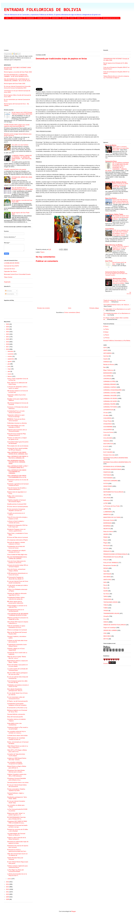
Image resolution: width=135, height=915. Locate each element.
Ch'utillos (106, 415)
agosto (10, 361)
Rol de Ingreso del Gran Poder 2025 (14, 83)
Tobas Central (8, 277)
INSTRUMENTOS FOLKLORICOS (113, 492)
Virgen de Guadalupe (109, 627)
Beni (104, 367)
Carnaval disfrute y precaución (16, 714)
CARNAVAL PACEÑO (109, 404)
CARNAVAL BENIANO (109, 384)
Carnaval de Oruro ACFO (11, 266)
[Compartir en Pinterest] (67, 249)
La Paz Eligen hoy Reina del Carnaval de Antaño (15, 870)
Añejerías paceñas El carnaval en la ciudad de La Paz (17, 618)
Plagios (105, 542)
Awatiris (105, 359)
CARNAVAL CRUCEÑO (110, 395)
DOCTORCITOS (108, 443)
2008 (7, 899)
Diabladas (106, 441)
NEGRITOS (106, 528)
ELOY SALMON (108, 452)
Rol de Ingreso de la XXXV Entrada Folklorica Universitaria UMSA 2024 (22, 113)
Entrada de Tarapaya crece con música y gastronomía (16, 530)
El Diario (105, 326)
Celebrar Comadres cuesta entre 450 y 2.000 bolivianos (16, 775)
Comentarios (10, 294)
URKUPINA (64, 18)
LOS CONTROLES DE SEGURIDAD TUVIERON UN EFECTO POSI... (17, 614)
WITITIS (105, 639)
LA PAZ (105, 503)
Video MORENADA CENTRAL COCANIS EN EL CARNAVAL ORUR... (16, 462)
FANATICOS (107, 472)
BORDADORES (107, 373)
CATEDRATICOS (108, 409)
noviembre (11, 354)
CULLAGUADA (107, 438)
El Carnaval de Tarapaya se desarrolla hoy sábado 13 (15, 578)
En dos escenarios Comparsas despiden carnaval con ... (16, 509)
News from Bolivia (111, 198)
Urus (104, 619)
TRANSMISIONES (30, 18)
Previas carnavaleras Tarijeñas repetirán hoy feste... (16, 789)
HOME (7, 18)
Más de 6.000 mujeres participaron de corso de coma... (17, 673)
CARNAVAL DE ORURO (17, 18)
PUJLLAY (106, 559)
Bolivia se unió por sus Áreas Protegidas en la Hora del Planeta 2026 (120, 185)
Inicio (69, 308)
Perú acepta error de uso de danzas (17, 446)
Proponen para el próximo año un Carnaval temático (17, 430)
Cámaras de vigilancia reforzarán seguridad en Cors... (17, 594)
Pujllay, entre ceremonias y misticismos (15, 496)
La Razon (106, 335)
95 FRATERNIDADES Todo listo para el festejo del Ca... (16, 818)
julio (9, 364)
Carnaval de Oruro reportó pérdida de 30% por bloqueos (17, 449)
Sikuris (105, 588)
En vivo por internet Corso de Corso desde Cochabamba (17, 582)
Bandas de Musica (108, 364)
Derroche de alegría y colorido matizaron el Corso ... (16, 543)
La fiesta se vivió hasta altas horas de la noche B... (17, 641)
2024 (7, 329)
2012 (7, 889)
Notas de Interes (108, 531)
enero (9, 878)
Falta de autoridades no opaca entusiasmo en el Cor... (16, 626)
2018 (7, 344)
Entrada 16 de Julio (109, 455)
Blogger (73, 911)
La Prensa (106, 337)
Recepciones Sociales (109, 565)
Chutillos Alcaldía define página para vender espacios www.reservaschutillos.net (17, 125)
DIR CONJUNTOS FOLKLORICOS (92, 18)
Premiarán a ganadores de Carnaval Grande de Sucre (17, 484)
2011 (7, 892)
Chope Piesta (107, 421)
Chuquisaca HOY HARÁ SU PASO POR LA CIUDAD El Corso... (17, 822)
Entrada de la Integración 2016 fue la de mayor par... (17, 526)
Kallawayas (106, 500)
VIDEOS (79, 18)
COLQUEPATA (107, 429)
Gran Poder (108, 261)
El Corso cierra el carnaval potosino (17, 506)
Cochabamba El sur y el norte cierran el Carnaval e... (16, 411)
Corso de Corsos (108, 432)
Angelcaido (7, 282)
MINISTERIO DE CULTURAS (111, 517)
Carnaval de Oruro (9, 268)
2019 (7, 341)
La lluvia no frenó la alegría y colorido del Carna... (15, 521)
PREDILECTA (107, 551)
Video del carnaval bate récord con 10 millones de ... (17, 854)
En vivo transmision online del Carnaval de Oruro (16, 697)
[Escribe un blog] (62, 249)
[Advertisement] (59, 35)
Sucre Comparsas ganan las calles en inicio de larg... (17, 681)
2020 (7, 339)
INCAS (105, 489)
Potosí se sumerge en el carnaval (17, 630)
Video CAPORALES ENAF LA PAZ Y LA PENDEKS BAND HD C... (17, 466)
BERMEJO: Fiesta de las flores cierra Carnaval (16, 419)
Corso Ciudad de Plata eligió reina (17, 554)
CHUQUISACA (107, 424)
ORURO (105, 534)
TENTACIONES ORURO (110, 602)
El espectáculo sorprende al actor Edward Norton (17, 645)
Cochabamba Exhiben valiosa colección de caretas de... (16, 598)
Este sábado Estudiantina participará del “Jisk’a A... (15, 689)
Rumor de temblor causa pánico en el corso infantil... (17, 665)
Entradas (9, 291)
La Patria (106, 329)
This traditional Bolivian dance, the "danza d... (116, 304)
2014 (7, 884)
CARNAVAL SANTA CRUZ (43, 18)
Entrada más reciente (43, 308)
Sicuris (105, 585)
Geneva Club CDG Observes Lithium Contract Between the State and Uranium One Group (120, 201)
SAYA (105, 582)
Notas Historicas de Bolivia (113, 245)
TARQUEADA (107, 599)
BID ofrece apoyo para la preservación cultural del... (15, 602)
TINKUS (105, 605)
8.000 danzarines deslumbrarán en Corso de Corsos (17, 573)
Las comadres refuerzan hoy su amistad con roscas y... (16, 732)
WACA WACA (107, 636)
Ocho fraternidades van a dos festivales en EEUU (16, 426)
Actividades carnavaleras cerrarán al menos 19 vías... (17, 685)
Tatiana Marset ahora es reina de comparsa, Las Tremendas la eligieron (116, 76)
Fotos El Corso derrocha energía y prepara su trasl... (17, 517)
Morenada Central (108, 520)
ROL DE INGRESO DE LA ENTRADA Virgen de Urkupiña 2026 (22, 188)
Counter (105, 663)
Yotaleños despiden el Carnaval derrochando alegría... (16, 500)
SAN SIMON (107, 576)
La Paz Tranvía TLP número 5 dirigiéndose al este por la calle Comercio (120, 248)
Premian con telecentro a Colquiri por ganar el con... (17, 438)
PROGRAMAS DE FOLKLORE (112, 557)
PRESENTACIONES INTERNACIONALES (115, 554)
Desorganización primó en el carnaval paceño (15, 610)
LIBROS (105, 509)
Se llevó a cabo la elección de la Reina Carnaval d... (16, 838)
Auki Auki (106, 356)
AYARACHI (106, 361)
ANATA (105, 350)
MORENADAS (107, 523)
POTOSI (105, 548)
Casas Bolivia (109, 228)
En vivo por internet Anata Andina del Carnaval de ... (17, 785)
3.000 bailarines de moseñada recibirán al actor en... (16, 738)
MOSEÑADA (107, 526)
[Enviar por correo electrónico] (60, 249)
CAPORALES (107, 378)
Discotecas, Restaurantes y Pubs (115, 278)
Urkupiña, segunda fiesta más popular (15, 169)
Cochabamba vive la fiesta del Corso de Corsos (16, 547)
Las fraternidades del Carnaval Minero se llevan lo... (16, 834)
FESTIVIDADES (108, 478)
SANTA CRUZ (107, 579)
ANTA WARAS (107, 353)
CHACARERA (107, 418)
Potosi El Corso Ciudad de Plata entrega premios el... (16, 434)
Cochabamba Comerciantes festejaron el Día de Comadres (16, 704)
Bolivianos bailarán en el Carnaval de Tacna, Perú (17, 710)
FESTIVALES (107, 475)
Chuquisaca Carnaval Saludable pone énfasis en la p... (16, 779)
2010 (7, 894)
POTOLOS (106, 545)
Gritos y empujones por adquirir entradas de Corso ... (16, 551)
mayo (9, 369)
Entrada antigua (94, 308)
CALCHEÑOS (107, 376)
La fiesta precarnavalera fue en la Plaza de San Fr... (17, 874)
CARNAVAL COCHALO (110, 392)
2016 (7, 349)
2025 (7, 326)
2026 (7, 324)
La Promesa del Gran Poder (111, 506)
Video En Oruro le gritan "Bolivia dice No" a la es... (16, 657)
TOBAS (105, 608)
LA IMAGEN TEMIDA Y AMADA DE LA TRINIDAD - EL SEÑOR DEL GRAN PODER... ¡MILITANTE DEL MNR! (22, 158)
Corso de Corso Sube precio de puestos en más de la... (16, 561)
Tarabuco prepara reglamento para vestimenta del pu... (17, 866)
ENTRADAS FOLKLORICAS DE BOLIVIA (42, 10)
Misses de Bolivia (110, 145)
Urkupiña (106, 616)
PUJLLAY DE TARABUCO (110, 562)
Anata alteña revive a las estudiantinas (14, 724)
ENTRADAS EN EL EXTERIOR (112, 466)
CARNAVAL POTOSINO (110, 407)
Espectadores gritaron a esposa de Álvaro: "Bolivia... (17, 661)
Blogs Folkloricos (108, 370)
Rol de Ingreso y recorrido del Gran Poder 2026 (18, 72)
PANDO (105, 537)
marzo (10, 374)
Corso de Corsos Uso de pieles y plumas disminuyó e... (16, 488)
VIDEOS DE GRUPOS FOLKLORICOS (114, 624)
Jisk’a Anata (106, 497)
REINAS (105, 568)
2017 (7, 346)
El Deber (105, 332)
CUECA (105, 435)
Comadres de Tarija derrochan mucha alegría (16, 754)
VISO (104, 633)
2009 (7, 897)
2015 (7, 882)
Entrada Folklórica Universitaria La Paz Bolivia (116, 340)
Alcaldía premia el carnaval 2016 (16, 504)
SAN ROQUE (107, 574)
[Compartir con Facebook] (65, 249)
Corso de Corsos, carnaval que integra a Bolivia (16, 569)
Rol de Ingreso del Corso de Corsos (111, 18)
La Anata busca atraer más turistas (17, 735)
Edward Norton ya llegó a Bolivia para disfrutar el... (16, 767)
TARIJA (105, 596)
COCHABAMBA (107, 426)
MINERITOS (107, 514)
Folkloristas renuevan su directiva (17, 423)
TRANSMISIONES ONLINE (111, 613)
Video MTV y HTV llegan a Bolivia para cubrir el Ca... (17, 750)
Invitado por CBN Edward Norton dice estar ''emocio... (16, 758)
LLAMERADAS (107, 511)
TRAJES (105, 610)
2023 (7, 331)
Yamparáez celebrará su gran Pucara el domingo (16, 415)
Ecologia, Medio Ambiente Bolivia (115, 182)
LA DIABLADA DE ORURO (11, 263)
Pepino (42, 252)
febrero (10, 376)
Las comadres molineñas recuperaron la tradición (14, 763)
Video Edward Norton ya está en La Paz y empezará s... (17, 746)
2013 (7, 886)
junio (9, 366)
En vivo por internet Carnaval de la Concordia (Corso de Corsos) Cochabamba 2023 (17, 87)
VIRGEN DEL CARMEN (110, 630)
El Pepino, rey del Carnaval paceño (17, 701)
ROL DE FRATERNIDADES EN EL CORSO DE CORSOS (17, 557)
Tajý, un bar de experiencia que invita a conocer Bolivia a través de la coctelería (120, 281)
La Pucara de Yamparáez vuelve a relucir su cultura (17, 387)
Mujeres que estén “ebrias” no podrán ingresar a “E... (16, 814)
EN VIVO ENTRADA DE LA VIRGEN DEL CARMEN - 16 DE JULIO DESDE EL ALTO (16, 75)
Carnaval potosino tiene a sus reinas (17, 782)
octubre (10, 356)
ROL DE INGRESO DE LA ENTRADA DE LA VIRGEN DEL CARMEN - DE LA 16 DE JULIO (17, 79)
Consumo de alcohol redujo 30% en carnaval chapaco (17, 565)
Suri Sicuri (106, 593)
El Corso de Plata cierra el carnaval (17, 537)
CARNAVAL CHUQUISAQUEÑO (112, 390)
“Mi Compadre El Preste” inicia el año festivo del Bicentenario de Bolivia (120, 217)
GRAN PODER (55, 18)
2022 (7, 334)
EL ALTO (105, 446)
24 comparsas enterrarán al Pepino (17, 540)
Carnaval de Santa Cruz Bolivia (115, 272)
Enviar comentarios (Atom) (72, 312)
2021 (7, 336)
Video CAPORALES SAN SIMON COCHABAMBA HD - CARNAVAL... (16, 471)
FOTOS (72, 18)
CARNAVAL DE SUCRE (110, 401)
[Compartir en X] (63, 249)
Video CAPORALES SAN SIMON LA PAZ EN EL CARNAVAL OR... (17, 457)
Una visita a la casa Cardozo (20, 145)
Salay (105, 571)
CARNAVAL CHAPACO (109, 387)
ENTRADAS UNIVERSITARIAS (112, 469)
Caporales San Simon (10, 271)
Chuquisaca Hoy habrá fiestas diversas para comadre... (16, 771)
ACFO (105, 347)
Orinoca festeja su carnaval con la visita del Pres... (17, 606)
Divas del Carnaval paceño (15, 716)
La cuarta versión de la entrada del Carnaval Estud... (17, 669)
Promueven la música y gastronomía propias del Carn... (17, 850)
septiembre (11, 359)
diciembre (11, 351)
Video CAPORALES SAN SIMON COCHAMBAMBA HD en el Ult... (17, 476)
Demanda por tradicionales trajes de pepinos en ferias (17, 842)
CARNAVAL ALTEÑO (109, 381)
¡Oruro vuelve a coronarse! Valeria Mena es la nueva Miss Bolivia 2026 (120, 148)
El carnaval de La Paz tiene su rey (17, 707)
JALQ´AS (106, 494)
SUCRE (105, 591)
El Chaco (106, 449)
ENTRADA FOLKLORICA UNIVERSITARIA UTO (117, 462)
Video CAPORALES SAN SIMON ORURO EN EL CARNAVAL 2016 (17, 453)
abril (9, 371)
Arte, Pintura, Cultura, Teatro (114, 214)
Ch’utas (105, 412)
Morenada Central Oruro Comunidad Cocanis (17, 274)
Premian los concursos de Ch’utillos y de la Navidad (17, 830)
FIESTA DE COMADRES (110, 480)
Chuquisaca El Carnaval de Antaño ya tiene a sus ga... (17, 826)
